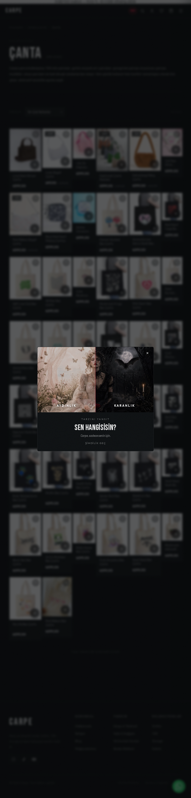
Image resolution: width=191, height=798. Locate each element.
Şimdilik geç (95, 443)
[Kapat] (147, 353)
